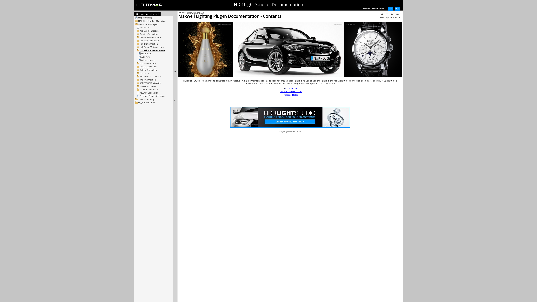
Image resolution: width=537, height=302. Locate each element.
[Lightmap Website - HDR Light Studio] (150, 5)
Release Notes (291, 94)
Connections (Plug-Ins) (195, 12)
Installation (291, 88)
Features (366, 8)
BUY (397, 8)
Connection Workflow (291, 91)
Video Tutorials (378, 8)
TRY (390, 8)
